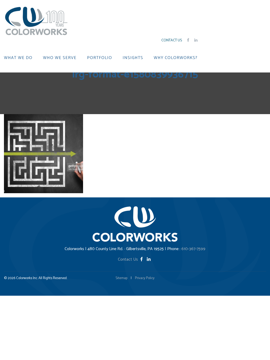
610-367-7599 (193, 248)
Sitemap (121, 278)
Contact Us (171, 40)
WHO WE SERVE (59, 58)
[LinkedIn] (149, 259)
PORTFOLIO (99, 58)
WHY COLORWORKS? (175, 58)
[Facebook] (142, 259)
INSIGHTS (133, 58)
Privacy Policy (145, 278)
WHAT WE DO (18, 58)
